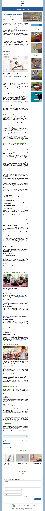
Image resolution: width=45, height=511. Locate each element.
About (20, 505)
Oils (25, 8)
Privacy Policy (32, 505)
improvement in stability (8, 316)
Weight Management (20, 9)
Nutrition (21, 8)
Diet (7, 8)
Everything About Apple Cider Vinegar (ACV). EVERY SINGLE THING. (36, 34)
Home (17, 505)
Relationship (30, 8)
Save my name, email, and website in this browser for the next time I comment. (17, 496)
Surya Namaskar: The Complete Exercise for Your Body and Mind (9, 464)
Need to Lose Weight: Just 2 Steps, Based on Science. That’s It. (36, 46)
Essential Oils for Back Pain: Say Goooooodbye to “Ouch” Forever (36, 95)
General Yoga (9, 16)
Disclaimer (27, 505)
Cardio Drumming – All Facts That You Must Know (36, 73)
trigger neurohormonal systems (22, 296)
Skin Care (36, 8)
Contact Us (23, 505)
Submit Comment (37, 498)
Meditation (16, 8)
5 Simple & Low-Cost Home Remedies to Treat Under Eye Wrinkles (36, 61)
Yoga (27, 9)
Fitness (10, 8)
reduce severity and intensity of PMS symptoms (17, 339)
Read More (36, 38)
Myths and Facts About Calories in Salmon (36, 84)
